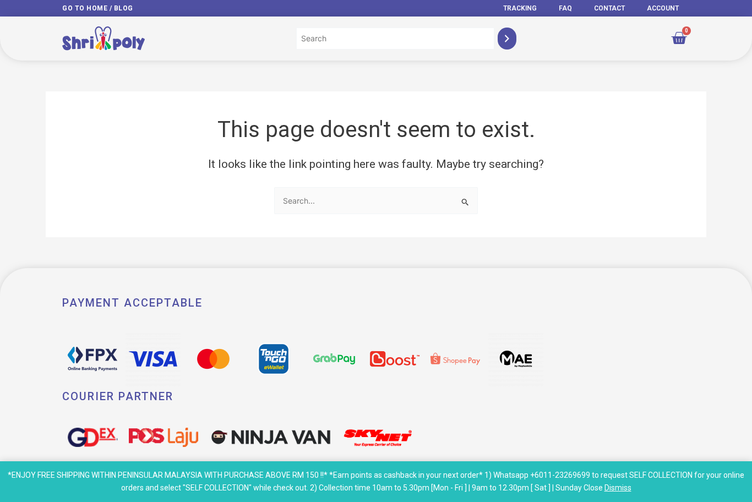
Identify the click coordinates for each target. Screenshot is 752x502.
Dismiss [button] (617, 487)
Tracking (520, 8)
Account (663, 8)
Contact (609, 8)
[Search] (507, 38)
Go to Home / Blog (97, 8)
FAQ (565, 8)
